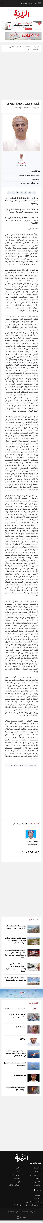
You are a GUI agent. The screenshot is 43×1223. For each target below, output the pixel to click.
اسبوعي (21, 1008)
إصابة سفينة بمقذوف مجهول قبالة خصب (15, 1064)
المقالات (29, 47)
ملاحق (37, 1182)
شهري (8, 1008)
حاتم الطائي (21, 163)
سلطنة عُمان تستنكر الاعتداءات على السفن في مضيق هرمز (15, 978)
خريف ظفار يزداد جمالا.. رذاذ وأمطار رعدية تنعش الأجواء (16, 927)
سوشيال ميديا (35, 1175)
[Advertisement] (21, 75)
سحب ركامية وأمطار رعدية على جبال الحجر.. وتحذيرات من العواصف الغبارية (15, 940)
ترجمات (17, 1178)
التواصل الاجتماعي (33, 1202)
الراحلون (23, 1039)
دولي (18, 1182)
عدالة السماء (35, 171)
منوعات (37, 1185)
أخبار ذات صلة (34, 823)
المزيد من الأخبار (20, 823)
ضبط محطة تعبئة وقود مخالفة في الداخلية (17, 1015)
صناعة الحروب (35, 179)
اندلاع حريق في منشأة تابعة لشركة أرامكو (16, 1088)
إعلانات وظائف (14, 1185)
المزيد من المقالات (21, 166)
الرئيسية (37, 47)
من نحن (37, 1195)
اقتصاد (37, 1178)
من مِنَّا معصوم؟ (20, 1075)
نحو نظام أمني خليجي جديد (30, 183)
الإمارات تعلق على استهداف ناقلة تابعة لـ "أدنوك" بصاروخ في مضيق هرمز (16, 1053)
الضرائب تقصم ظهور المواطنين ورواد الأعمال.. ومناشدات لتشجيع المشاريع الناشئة (16, 968)
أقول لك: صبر (21, 1026)
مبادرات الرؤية (15, 1175)
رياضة (18, 1168)
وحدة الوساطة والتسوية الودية (33, 843)
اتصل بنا (37, 1198)
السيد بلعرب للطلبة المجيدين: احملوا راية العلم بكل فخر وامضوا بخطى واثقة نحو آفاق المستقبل (15, 954)
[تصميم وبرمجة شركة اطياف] (21, 1217)
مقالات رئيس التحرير (16, 47)
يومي (35, 1008)
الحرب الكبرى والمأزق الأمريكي (29, 175)
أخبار (18, 1171)
